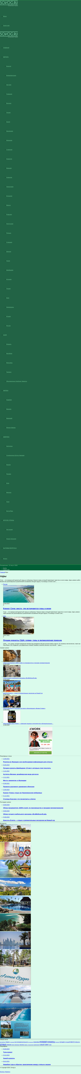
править (25, 1044)
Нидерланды (10, 307)
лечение (57, 1042)
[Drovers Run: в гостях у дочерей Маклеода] (15, 841)
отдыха (8, 1044)
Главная (2, 572)
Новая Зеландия (11, 539)
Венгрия (8, 103)
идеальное (31, 1042)
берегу (8, 1042)
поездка (22, 1044)
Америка (6, 437)
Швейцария (9, 270)
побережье (16, 1044)
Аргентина (9, 446)
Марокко (8, 409)
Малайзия (9, 353)
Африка (5, 390)
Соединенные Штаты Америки (15, 455)
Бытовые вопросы (10, 548)
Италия (8, 316)
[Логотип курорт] (15, 984)
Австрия (8, 84)
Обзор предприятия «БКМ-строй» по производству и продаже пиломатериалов (26, 663)
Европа (6, 57)
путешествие (30, 1044)
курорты (51, 1042)
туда (50, 1044)
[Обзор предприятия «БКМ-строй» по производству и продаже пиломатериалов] (12, 661)
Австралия (9, 529)
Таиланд (8, 372)
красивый (36, 1042)
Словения (9, 149)
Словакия (9, 242)
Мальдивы (9, 362)
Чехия (8, 261)
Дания (8, 122)
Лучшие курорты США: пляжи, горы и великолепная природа (32, 640)
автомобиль (2, 1042)
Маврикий (9, 418)
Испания (8, 279)
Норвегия (9, 159)
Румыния (9, 214)
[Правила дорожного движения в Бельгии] (15, 859)
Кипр (7, 298)
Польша (8, 233)
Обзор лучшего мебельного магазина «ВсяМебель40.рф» (20, 678)
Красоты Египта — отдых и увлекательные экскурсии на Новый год (23, 693)
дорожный (12, 1042)
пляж (12, 1044)
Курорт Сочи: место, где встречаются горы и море (27, 608)
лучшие (62, 1042)
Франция (9, 168)
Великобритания (11, 75)
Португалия (9, 223)
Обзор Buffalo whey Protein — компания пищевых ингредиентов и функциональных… (28, 723)
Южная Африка (11, 427)
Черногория (9, 186)
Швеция (8, 251)
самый (42, 1044)
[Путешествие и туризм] (9, 5)
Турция (8, 288)
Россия (8, 325)
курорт (43, 1041)
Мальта (8, 205)
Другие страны (8, 520)
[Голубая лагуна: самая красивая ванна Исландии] (15, 1002)
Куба (7, 483)
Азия (5, 335)
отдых (3, 1044)
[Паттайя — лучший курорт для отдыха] (15, 930)
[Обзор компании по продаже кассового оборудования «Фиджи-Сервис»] (12, 707)
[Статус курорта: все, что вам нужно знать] (15, 1038)
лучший (67, 1042)
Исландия (9, 196)
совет (47, 1044)
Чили (7, 501)
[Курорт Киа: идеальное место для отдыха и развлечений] (15, 877)
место (72, 1042)
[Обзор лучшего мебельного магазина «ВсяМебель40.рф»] (12, 676)
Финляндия (9, 131)
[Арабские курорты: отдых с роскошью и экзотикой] (15, 948)
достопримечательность (21, 1042)
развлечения (36, 1044)
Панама (8, 474)
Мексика (8, 492)
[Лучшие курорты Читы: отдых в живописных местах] (15, 966)
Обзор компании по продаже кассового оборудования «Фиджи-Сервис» (24, 708)
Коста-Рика (9, 511)
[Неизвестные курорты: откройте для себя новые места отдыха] (15, 1020)
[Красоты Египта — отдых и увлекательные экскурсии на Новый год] (12, 691)
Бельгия (8, 66)
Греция (8, 112)
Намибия (9, 400)
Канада (8, 464)
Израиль (8, 344)
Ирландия (9, 140)
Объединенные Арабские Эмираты (16, 381)
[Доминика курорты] (15, 913)
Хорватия (9, 177)
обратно (77, 1042)
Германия (9, 94)
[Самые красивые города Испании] (15, 895)
